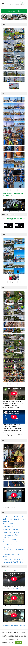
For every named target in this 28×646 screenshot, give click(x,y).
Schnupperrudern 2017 (11, 529)
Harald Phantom (17, 588)
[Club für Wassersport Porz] (16, 3)
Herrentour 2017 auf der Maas (13, 562)
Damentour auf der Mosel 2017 (13, 559)
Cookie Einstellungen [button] (7, 642)
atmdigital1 (18, 606)
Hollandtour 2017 (8, 527)
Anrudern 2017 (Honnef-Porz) (13, 516)
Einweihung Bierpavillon (11, 532)
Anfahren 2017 (8, 524)
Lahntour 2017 (8, 545)
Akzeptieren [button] (18, 642)
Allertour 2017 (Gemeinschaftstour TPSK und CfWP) (13, 549)
